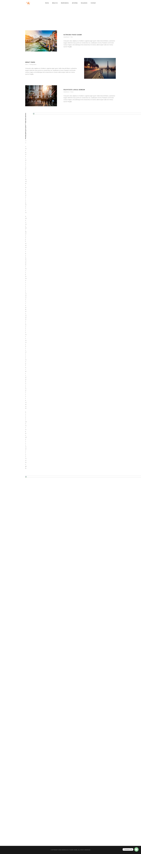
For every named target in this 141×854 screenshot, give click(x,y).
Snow (72, 92)
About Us (55, 3)
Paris (26, 64)
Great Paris (30, 62)
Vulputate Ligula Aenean (74, 89)
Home (47, 3)
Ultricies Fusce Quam (72, 35)
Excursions (84, 3)
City (72, 37)
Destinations (65, 3)
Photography (32, 64)
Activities (75, 3)
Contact (93, 3)
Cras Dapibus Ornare (25, 126)
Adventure (66, 37)
